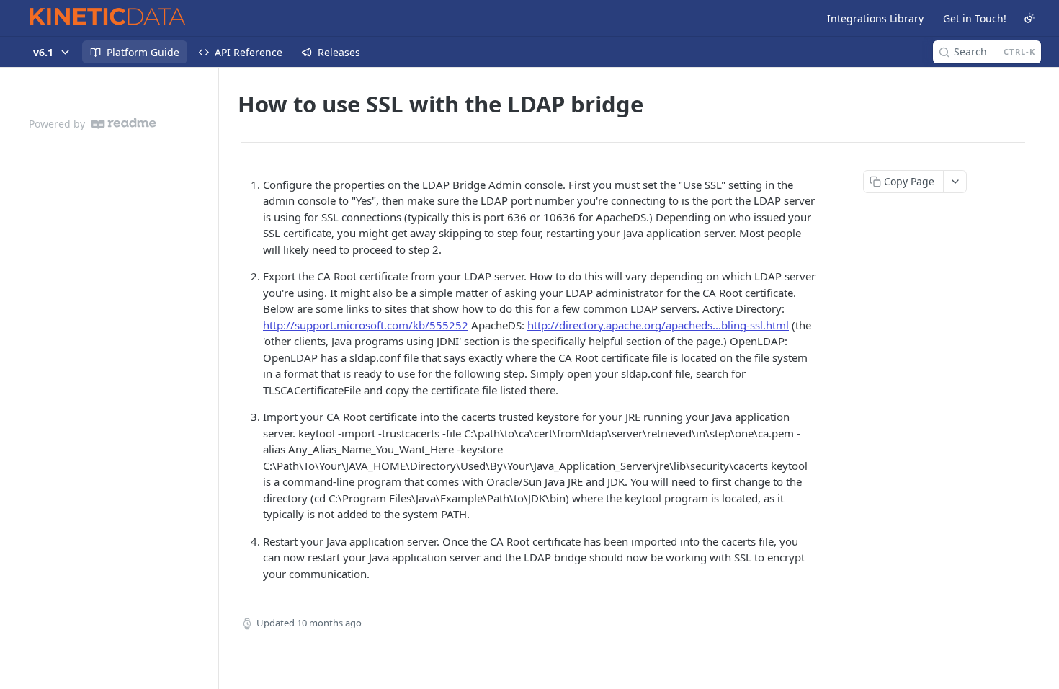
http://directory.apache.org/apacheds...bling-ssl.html (658, 325)
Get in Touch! (974, 18)
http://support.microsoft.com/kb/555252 (365, 325)
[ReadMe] (123, 123)
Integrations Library (875, 18)
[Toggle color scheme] (1029, 18)
